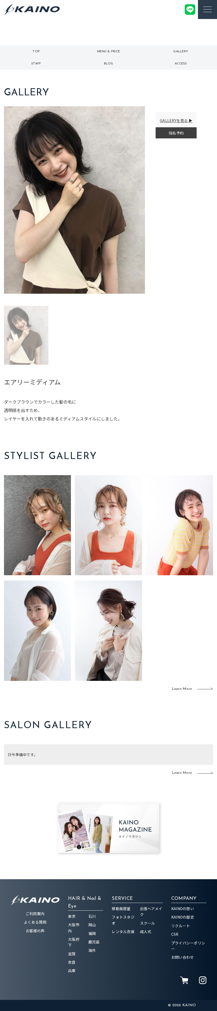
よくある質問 (35, 922)
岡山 (92, 924)
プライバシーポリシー (188, 945)
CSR (175, 934)
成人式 (145, 931)
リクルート (180, 925)
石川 (92, 916)
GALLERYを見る (174, 120)
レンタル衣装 (123, 931)
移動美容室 (121, 908)
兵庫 (72, 970)
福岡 (92, 933)
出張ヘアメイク (151, 911)
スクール (147, 923)
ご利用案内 (35, 913)
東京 (72, 916)
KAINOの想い (182, 908)
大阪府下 (73, 942)
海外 (92, 950)
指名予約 (176, 132)
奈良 (72, 962)
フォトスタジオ (123, 919)
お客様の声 (35, 930)
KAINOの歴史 (182, 917)
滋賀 (72, 953)
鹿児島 (94, 941)
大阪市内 (73, 927)
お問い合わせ (182, 957)
